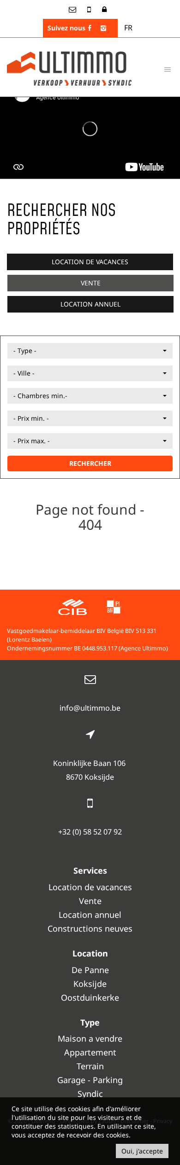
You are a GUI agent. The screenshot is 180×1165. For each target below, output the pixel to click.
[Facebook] (89, 28)
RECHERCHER (90, 463)
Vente (91, 282)
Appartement (90, 1052)
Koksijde (90, 983)
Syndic (90, 1093)
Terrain (90, 1066)
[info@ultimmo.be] (73, 9)
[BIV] (113, 608)
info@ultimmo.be (90, 708)
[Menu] (167, 69)
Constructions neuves (90, 928)
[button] (90, 351)
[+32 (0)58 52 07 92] (90, 9)
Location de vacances (90, 261)
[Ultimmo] (69, 67)
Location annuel (90, 304)
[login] (104, 9)
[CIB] (72, 608)
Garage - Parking (90, 1079)
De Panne (90, 969)
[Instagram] (103, 28)
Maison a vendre (90, 1038)
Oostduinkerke (90, 997)
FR (128, 28)
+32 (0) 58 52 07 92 (90, 832)
